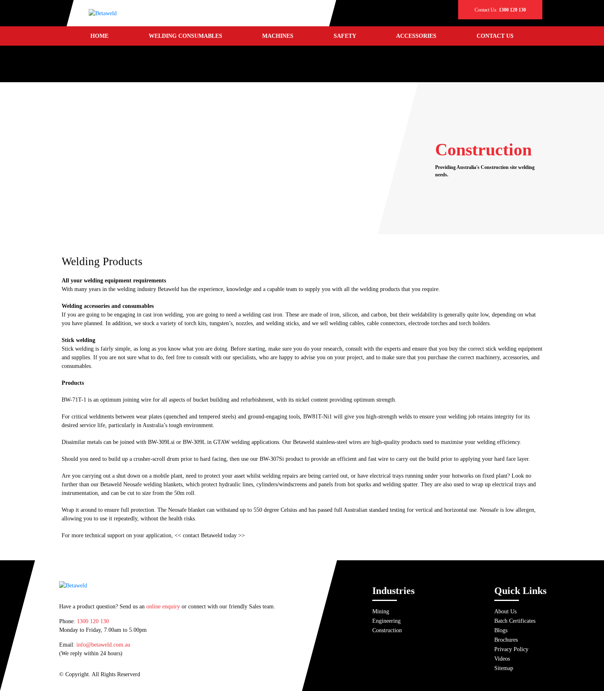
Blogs (500, 630)
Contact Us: (500, 10)
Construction (387, 630)
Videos (502, 659)
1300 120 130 (93, 621)
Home (99, 36)
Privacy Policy (511, 649)
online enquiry (163, 606)
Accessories (416, 36)
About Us (505, 611)
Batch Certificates (514, 621)
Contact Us (495, 36)
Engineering (386, 621)
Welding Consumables (185, 36)
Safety (345, 36)
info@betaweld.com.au (103, 645)
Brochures (506, 640)
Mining (380, 611)
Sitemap (503, 668)
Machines (277, 36)
